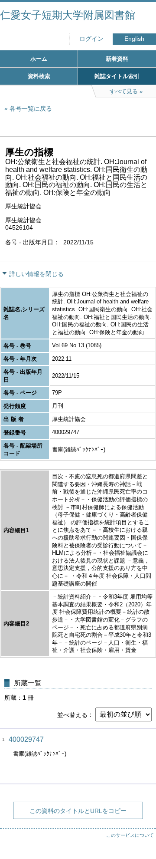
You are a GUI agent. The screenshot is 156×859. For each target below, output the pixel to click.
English (134, 39)
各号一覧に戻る (31, 108)
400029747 (26, 739)
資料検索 (39, 76)
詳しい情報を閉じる (36, 273)
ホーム (38, 59)
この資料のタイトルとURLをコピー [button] (78, 810)
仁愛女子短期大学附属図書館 (67, 15)
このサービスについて (130, 835)
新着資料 (117, 59)
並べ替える (72, 714)
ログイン (91, 39)
